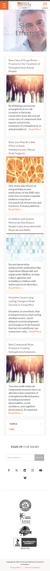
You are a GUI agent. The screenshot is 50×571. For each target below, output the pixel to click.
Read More (14, 209)
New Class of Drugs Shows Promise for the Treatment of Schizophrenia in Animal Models (24, 66)
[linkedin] (25, 470)
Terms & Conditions (32, 567)
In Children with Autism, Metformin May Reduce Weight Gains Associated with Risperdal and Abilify (24, 224)
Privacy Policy (15, 567)
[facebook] (8, 470)
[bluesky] (25, 478)
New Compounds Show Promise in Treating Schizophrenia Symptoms (21, 348)
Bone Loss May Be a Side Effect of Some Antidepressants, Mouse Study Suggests (21, 148)
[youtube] (41, 470)
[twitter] (16, 470)
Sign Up (39, 457)
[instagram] (33, 470)
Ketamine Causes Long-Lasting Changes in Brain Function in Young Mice (21, 301)
